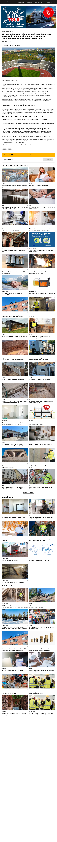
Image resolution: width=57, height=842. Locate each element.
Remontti (9, 31)
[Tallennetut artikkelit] (54, 2)
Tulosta (18, 45)
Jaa (12, 45)
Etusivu (3, 31)
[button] (4, 149)
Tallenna (6, 45)
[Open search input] (13, 2)
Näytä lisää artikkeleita (28, 492)
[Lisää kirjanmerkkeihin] (27, 183)
